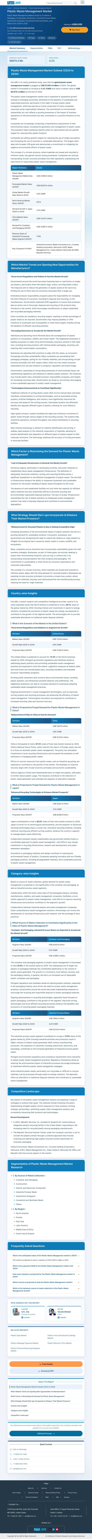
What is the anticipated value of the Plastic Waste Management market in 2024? (45, 1256)
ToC (59, 48)
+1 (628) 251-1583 (20, 1454)
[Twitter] (50, 1529)
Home (9, 8)
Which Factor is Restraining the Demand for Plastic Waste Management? (37, 1396)
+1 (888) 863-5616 (20, 1464)
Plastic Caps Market (18, 1335)
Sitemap (66, 1497)
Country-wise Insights (19, 1406)
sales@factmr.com (19, 1469)
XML (57, 1497)
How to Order (16, 1493)
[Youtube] (57, 1529)
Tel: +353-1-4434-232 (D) (58, 1516)
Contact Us (57, 1488)
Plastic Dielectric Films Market (60, 1343)
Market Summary (17, 48)
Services (44, 1488)
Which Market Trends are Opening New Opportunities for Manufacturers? (38, 1391)
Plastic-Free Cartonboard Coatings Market (61, 1336)
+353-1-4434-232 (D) (21, 1459)
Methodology (74, 48)
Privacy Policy (72, 1493)
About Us (31, 1488)
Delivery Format (33, 1493)
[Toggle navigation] (82, 2)
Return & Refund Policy (53, 1493)
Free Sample (47, 1364)
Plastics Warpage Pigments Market (24, 1343)
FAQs (50, 48)
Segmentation (36, 48)
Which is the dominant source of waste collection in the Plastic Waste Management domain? (40, 1289)
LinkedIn (27, 1317)
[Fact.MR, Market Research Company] (14, 2)
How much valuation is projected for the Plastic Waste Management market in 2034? (44, 1275)
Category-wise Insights (19, 1410)
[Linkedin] (53, 1529)
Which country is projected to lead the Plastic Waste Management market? (42, 1282)
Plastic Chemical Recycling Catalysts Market (25, 1349)
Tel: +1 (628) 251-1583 (14, 1516)
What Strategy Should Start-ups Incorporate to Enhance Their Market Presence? (40, 1401)
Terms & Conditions (32, 1497)
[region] (46, 210)
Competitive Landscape (19, 1415)
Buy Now (76, 30)
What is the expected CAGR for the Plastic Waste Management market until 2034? (43, 1267)
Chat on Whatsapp (20, 1449)
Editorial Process (44, 1433)
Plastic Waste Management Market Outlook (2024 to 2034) (33, 1387)
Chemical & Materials (20, 8)
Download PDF (47, 1371)
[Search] (75, 3)
